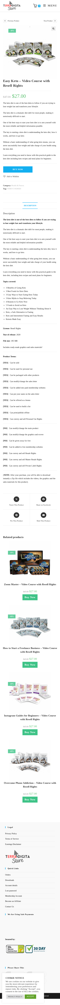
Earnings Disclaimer (13, 844)
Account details (11, 885)
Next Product (48, 21)
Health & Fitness (17, 185)
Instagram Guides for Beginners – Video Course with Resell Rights (30, 717)
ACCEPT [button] (30, 996)
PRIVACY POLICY (15, 997)
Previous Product (13, 21)
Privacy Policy (11, 834)
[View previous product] (5, 21)
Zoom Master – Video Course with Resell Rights (30, 584)
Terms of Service (12, 839)
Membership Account (13, 896)
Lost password (10, 891)
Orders (7, 875)
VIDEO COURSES (14, 189)
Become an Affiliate (13, 901)
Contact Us (9, 907)
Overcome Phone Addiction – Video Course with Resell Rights (30, 785)
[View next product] (55, 21)
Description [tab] (30, 206)
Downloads (9, 880)
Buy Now (18, 169)
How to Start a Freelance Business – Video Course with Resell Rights (30, 650)
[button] (53, 28)
